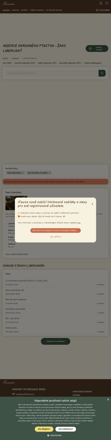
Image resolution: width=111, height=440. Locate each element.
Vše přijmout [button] (44, 429)
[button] (55, 435)
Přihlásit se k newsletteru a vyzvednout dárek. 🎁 (55, 230)
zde (78, 223)
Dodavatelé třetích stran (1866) (57, 413)
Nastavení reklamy (63, 421)
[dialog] (55, 418)
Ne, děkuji (55, 237)
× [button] (108, 400)
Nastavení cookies (46, 423)
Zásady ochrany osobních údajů (67, 423)
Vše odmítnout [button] (65, 429)
